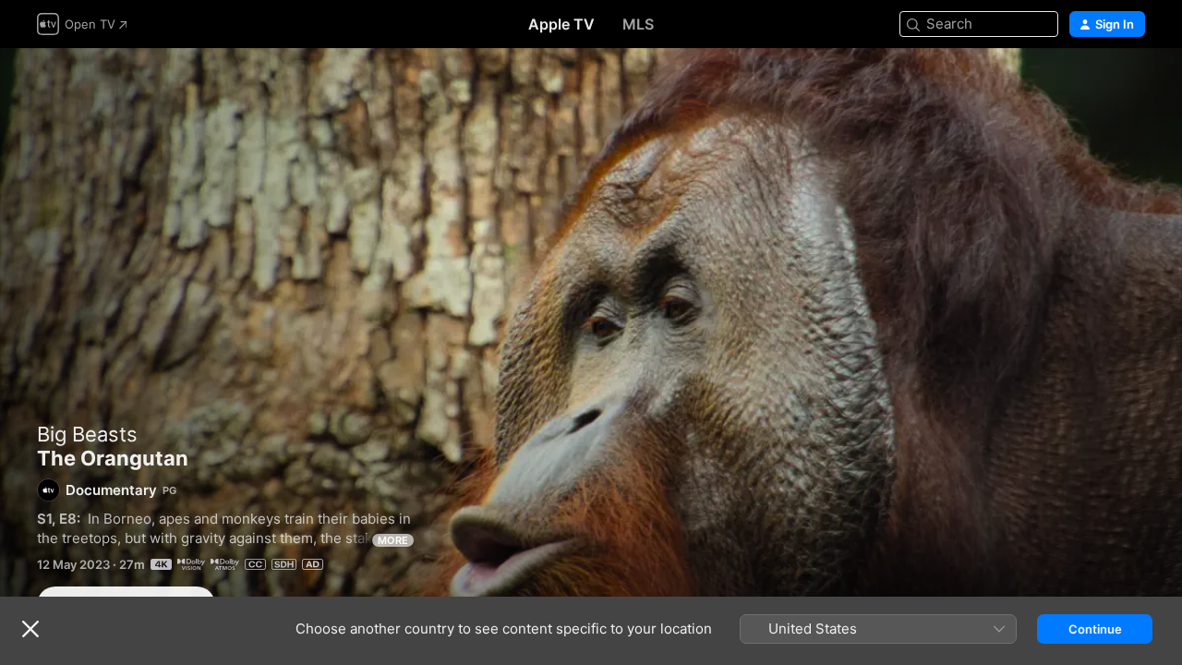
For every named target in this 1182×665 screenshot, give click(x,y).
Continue (1095, 629)
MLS (638, 24)
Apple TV (561, 24)
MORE (393, 540)
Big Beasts (87, 434)
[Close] (30, 629)
